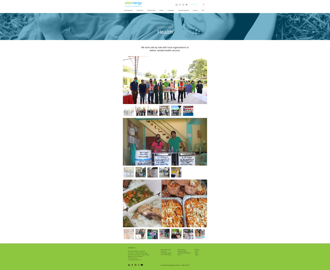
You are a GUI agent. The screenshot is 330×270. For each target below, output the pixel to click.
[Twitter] (186, 4)
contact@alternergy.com (134, 259)
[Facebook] (180, 4)
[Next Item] (204, 80)
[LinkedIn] (176, 4)
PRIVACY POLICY (186, 265)
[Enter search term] (204, 4)
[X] (139, 265)
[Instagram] (183, 4)
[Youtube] (142, 265)
